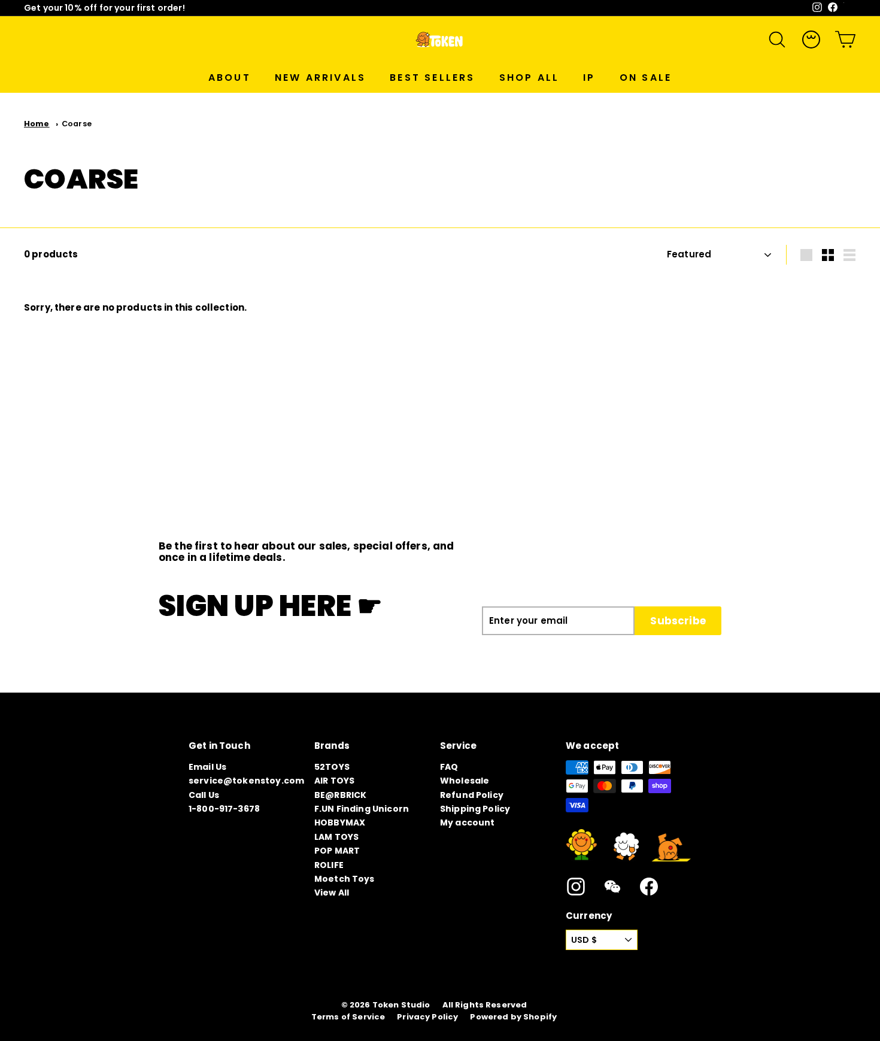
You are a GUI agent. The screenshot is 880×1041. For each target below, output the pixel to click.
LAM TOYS (336, 837)
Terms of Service (348, 1017)
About (229, 77)
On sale (646, 77)
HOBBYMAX (339, 822)
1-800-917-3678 (224, 809)
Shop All (529, 77)
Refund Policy (471, 795)
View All (331, 893)
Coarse (77, 124)
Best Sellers (432, 77)
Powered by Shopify (513, 1017)
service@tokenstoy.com (246, 781)
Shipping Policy (475, 809)
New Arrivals (320, 77)
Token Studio (401, 1005)
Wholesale (464, 781)
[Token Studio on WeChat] (612, 887)
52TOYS (332, 767)
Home (37, 124)
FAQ (449, 767)
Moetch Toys (344, 879)
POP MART (337, 851)
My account (467, 822)
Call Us (204, 795)
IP (589, 77)
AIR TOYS (334, 781)
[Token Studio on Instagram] (576, 887)
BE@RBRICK (340, 795)
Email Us (207, 767)
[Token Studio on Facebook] (649, 887)
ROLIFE (329, 865)
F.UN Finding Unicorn (361, 809)
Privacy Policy (427, 1017)
